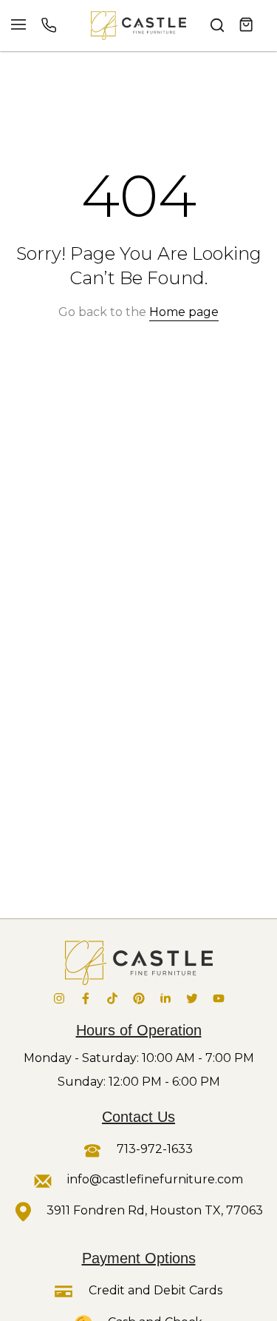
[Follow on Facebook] (86, 998)
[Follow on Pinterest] (139, 998)
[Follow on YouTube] (219, 998)
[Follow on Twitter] (192, 998)
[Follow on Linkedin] (165, 998)
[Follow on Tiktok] (112, 998)
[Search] (217, 25)
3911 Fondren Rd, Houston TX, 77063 (155, 1210)
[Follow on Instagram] (59, 998)
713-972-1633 (153, 1149)
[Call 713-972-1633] (49, 25)
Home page (184, 312)
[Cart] (247, 25)
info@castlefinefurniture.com (155, 1179)
